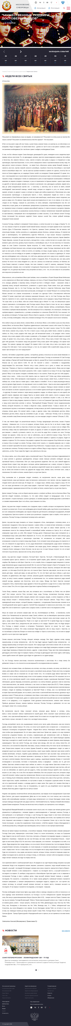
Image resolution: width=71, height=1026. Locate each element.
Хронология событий (30, 988)
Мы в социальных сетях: (36, 1004)
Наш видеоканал (34, 1001)
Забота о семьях (51, 988)
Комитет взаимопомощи (31, 995)
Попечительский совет (8, 988)
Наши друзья (5, 1001)
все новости (66, 931)
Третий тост (50, 990)
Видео (4, 1008)
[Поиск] (64, 8)
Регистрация (55, 8)
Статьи (49, 995)
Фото (3, 1006)
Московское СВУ (6, 990)
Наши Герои (5, 993)
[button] (56, 2)
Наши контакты (6, 997)
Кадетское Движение (30, 986)
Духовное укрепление (31, 993)
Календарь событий (59, 52)
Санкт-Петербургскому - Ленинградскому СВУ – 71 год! (25, 957)
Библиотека (5, 1003)
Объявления (50, 997)
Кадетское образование (31, 990)
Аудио (4, 1010)
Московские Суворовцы (22, 6)
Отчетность (5, 1013)
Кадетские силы (29, 997)
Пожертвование (51, 986)
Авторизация (41, 8)
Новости (49, 993)
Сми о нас (5, 995)
